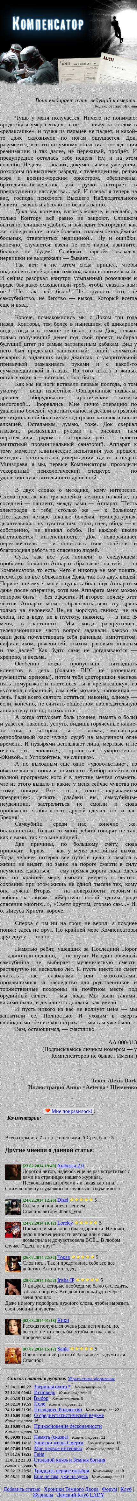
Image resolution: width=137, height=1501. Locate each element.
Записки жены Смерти (58, 1442)
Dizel (62, 1200)
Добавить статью (22, 1489)
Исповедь (44, 1392)
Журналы (43, 1495)
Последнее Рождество (58, 1409)
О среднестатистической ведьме (69, 1415)
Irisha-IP (65, 1280)
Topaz (63, 1257)
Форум (109, 1489)
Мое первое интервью (58, 1448)
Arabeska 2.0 (70, 1165)
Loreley (65, 1223)
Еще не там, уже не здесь (61, 1476)
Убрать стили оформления (91, 1378)
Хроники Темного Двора (71, 1489)
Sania (62, 1349)
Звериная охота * (52, 1386)
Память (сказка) (51, 1437)
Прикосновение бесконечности (68, 1426)
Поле (39, 1404)
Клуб (126, 1489)
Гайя (39, 1454)
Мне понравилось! (71, 1111)
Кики (63, 1320)
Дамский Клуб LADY (81, 1495)
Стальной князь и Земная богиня (69, 1460)
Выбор (41, 1398)
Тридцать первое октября (61, 1470)
